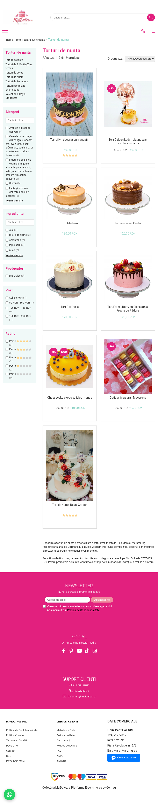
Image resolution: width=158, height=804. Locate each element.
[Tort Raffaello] (69, 279)
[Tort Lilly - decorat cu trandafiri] (69, 104)
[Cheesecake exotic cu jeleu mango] (69, 366)
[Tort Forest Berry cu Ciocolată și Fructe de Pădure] (128, 279)
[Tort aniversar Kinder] (128, 195)
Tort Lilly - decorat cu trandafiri (69, 139)
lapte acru (15, 245)
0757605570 (81, 690)
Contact (10, 750)
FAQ (59, 750)
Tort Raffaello (70, 306)
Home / (10, 39)
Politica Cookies (15, 735)
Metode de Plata (66, 730)
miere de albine (18, 234)
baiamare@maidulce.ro (81, 696)
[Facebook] (63, 650)
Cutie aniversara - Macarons (128, 397)
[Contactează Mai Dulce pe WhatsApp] (9, 794)
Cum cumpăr (64, 740)
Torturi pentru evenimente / (31, 39)
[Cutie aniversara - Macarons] (128, 366)
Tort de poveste (14, 60)
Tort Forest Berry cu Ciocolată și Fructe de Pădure (127, 308)
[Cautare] (151, 17)
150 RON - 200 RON (20, 316)
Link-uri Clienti (67, 721)
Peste (12, 341)
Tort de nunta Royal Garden (69, 504)
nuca (12, 250)
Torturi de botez (14, 72)
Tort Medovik (69, 223)
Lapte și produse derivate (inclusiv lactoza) (17, 192)
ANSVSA (61, 761)
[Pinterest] (71, 650)
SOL (8, 756)
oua (11, 230)
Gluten (13, 183)
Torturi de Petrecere (17, 81)
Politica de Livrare (67, 745)
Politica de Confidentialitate (83, 610)
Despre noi (12, 745)
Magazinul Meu (16, 721)
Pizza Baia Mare (15, 761)
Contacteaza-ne (126, 757)
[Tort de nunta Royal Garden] (69, 465)
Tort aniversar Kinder (127, 223)
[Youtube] (79, 650)
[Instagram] (94, 650)
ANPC (60, 756)
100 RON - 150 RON (20, 307)
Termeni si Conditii (16, 740)
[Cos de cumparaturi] (153, 31)
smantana (15, 240)
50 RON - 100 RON (19, 302)
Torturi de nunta (14, 77)
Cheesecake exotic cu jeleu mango (69, 397)
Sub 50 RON (16, 297)
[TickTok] (87, 650)
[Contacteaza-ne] (143, 31)
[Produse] (5, 32)
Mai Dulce (15, 275)
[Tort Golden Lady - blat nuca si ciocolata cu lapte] (128, 104)
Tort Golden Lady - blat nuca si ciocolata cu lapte (128, 141)
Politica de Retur (66, 735)
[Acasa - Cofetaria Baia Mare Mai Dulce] (23, 17)
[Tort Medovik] (69, 195)
